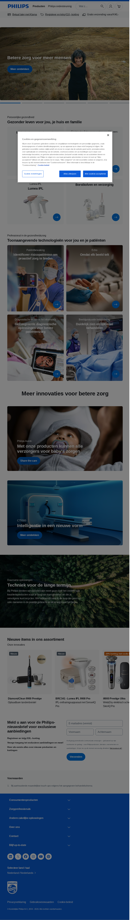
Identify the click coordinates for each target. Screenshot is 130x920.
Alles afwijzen (68, 173)
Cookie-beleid (69, 165)
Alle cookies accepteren (94, 173)
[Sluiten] (107, 134)
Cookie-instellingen (32, 173)
